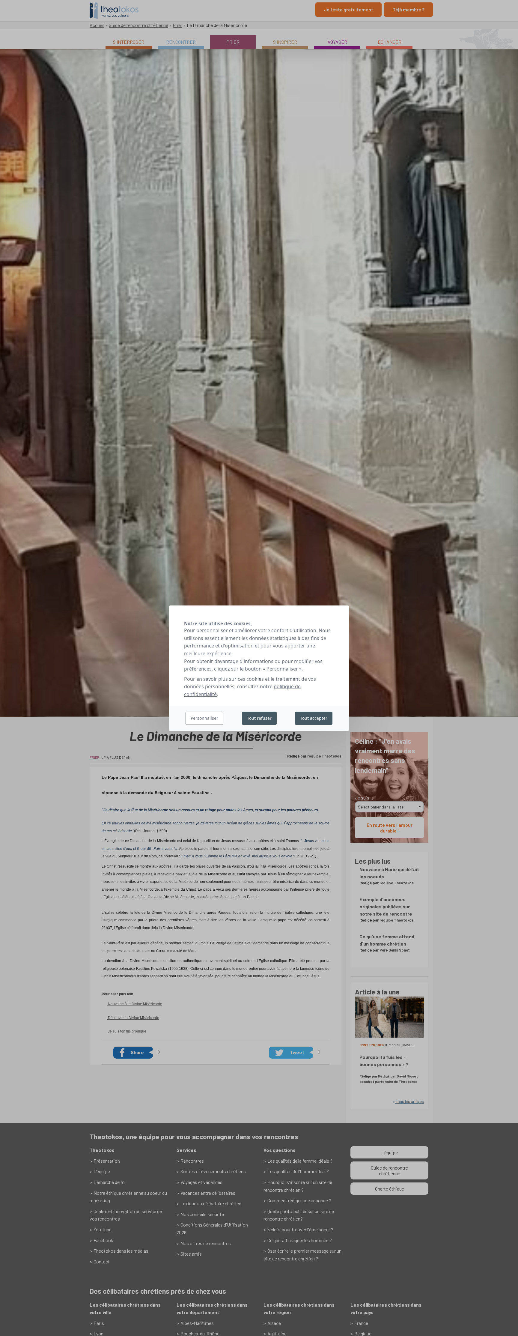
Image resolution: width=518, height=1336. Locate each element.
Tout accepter (313, 718)
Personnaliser (204, 718)
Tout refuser (259, 718)
